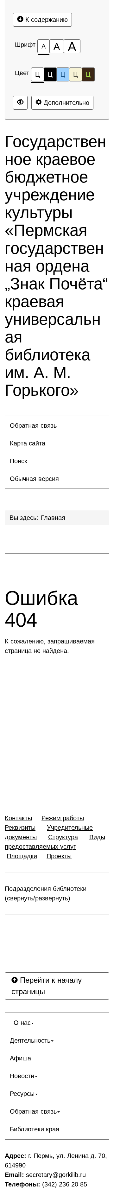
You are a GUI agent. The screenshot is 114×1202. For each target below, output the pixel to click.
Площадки (22, 856)
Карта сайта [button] (27, 443)
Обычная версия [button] (34, 478)
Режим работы (62, 818)
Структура (63, 837)
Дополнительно (65, 102)
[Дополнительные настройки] (20, 103)
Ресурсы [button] (22, 1093)
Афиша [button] (20, 1058)
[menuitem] (57, 425)
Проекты (59, 856)
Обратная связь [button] (33, 425)
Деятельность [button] (30, 1040)
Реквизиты (20, 827)
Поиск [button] (18, 460)
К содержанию (45, 19)
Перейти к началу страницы (46, 986)
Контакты (18, 818)
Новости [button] (22, 1075)
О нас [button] (20, 1022)
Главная (53, 517)
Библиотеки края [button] (34, 1129)
